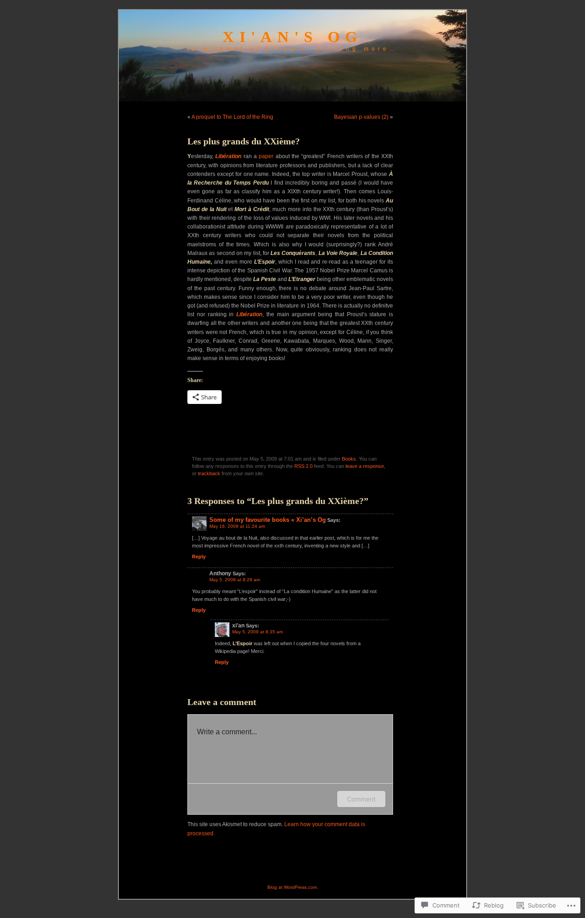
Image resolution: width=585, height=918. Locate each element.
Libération (228, 156)
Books (349, 459)
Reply (199, 556)
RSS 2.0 (303, 466)
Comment (361, 799)
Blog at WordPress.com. (292, 887)
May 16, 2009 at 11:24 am (237, 526)
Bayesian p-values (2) (361, 117)
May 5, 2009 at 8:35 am (257, 631)
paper (266, 156)
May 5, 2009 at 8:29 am (234, 579)
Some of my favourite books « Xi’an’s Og (267, 519)
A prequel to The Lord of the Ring (232, 117)
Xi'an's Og (292, 36)
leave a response (365, 466)
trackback (209, 473)
